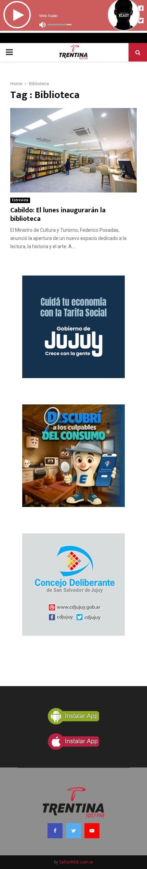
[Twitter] (73, 830)
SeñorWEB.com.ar (76, 862)
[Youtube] (91, 830)
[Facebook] (55, 830)
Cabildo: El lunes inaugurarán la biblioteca (58, 214)
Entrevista (20, 200)
